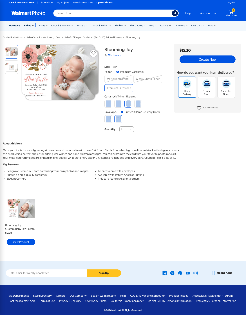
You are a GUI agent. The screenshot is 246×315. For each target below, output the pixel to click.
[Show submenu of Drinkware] (187, 25)
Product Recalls (178, 295)
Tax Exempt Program (220, 295)
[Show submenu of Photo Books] (145, 25)
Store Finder (47, 2)
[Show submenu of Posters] (86, 25)
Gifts (151, 25)
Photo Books (136, 25)
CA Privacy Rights (95, 301)
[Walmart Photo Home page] (28, 13)
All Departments (19, 295)
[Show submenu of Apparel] (170, 25)
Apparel (164, 25)
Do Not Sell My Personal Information (170, 301)
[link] (21, 221)
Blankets (119, 25)
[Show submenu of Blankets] (125, 25)
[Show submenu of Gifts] (156, 25)
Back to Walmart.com (22, 2)
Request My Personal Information (216, 301)
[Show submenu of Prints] (47, 25)
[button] (207, 108)
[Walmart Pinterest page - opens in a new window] (180, 272)
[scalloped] (138, 104)
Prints (42, 25)
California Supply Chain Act (127, 301)
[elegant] (128, 104)
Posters (81, 25)
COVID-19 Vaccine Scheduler (147, 295)
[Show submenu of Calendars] (203, 25)
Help (188, 13)
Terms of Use (47, 301)
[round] (118, 104)
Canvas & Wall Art (100, 25)
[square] (108, 104)
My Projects (63, 2)
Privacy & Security (70, 301)
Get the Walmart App (22, 301)
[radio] (11, 52)
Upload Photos (105, 2)
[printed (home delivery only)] (118, 119)
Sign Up (104, 273)
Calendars (196, 25)
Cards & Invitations (13, 37)
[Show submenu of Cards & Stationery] (72, 25)
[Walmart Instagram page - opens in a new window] (195, 272)
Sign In (231, 2)
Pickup (27, 25)
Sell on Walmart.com (103, 295)
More (210, 25)
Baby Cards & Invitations (39, 37)
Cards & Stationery (61, 25)
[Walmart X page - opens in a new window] (172, 272)
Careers (60, 295)
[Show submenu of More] (215, 25)
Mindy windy (115, 55)
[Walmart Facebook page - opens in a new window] (164, 272)
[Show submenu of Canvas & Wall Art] (110, 25)
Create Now (207, 59)
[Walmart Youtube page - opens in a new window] (188, 272)
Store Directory (42, 295)
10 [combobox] (122, 129)
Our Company (78, 295)
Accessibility (200, 295)
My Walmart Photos (83, 2)
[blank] (108, 119)
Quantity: (110, 129)
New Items (14, 25)
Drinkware (180, 25)
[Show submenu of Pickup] (34, 25)
